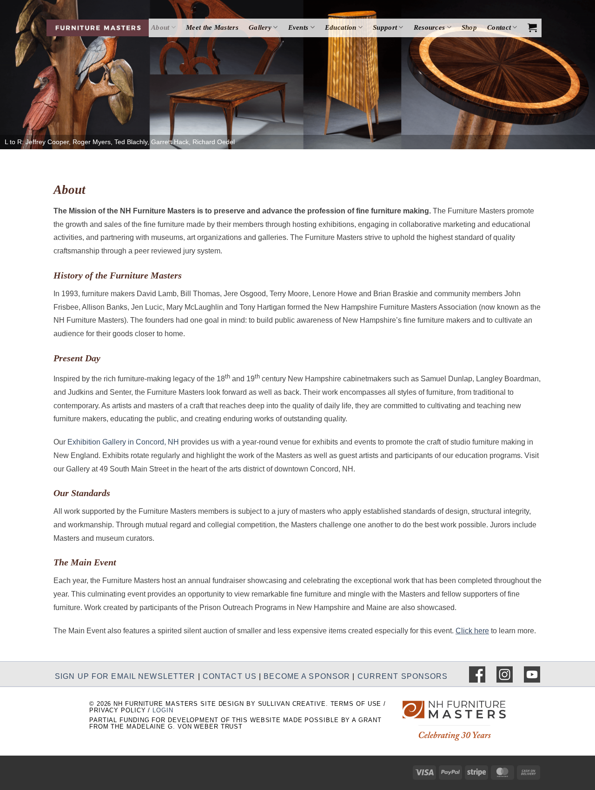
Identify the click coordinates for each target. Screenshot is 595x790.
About (160, 27)
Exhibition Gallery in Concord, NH (123, 442)
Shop (469, 27)
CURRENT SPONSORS (402, 676)
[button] (532, 27)
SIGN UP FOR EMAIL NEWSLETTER (125, 676)
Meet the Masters (212, 27)
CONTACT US (230, 676)
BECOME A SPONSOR (307, 676)
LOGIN (162, 710)
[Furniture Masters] (97, 28)
